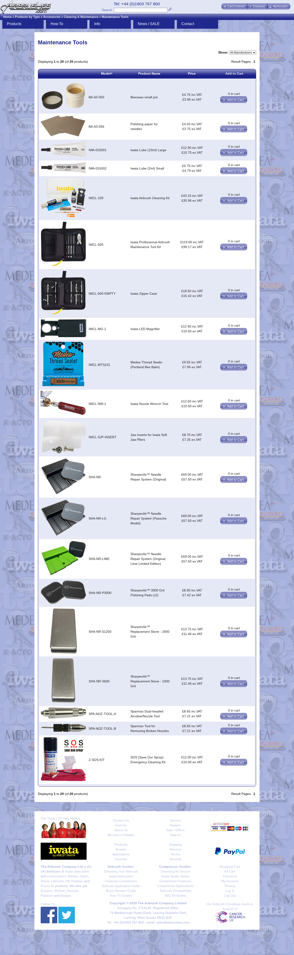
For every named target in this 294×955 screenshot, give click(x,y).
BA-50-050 (96, 97)
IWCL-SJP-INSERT (102, 437)
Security (175, 859)
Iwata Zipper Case (143, 293)
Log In (230, 891)
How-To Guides (121, 895)
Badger (66, 895)
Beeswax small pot (144, 97)
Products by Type (27, 17)
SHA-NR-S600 (99, 681)
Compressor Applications (175, 886)
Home (7, 17)
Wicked (59, 891)
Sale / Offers (175, 830)
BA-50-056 (96, 126)
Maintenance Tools (115, 17)
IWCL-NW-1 (97, 404)
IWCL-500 (96, 244)
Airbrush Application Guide (121, 886)
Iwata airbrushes (77, 871)
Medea (73, 876)
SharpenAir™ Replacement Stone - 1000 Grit (150, 681)
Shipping (175, 844)
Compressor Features (175, 881)
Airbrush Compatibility (175, 891)
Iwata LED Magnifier (145, 329)
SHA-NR (95, 477)
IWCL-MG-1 (97, 329)
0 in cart (234, 94)
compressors (56, 876)
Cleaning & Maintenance (81, 17)
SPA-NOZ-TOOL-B (102, 728)
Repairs (175, 825)
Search (107, 10)
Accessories (51, 17)
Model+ (107, 73)
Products (121, 844)
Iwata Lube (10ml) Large (148, 150)
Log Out (230, 895)
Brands (121, 849)
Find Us (121, 825)
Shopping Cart (229, 866)
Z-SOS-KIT (97, 760)
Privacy (230, 886)
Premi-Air (47, 886)
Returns (175, 849)
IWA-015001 (98, 150)
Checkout (230, 876)
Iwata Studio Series (175, 876)
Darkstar (72, 891)
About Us (121, 830)
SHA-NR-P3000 (100, 593)
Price (192, 73)
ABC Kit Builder (175, 895)
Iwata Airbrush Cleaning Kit (150, 198)
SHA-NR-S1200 (100, 631)
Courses (121, 859)
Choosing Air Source (175, 871)
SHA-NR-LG (97, 518)
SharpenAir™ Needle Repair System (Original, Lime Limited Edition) (148, 558)
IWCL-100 (96, 198)
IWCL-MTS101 (99, 365)
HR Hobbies (74, 881)
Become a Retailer (120, 835)
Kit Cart (229, 871)
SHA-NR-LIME (99, 559)
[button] (234, 6)
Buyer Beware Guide (121, 891)
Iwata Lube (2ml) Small (147, 168)
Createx (46, 891)
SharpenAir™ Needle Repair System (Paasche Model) (148, 518)
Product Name (149, 73)
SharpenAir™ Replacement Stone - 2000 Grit (150, 631)
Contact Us (121, 820)
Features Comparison (121, 881)
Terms (175, 854)
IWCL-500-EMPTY (102, 293)
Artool (45, 881)
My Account (229, 881)
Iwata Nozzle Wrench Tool (149, 404)
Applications (121, 854)
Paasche (47, 895)
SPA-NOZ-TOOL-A (102, 714)
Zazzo (84, 876)
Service (175, 820)
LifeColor (57, 881)
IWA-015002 (98, 168)
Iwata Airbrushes (121, 876)
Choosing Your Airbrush (121, 871)
